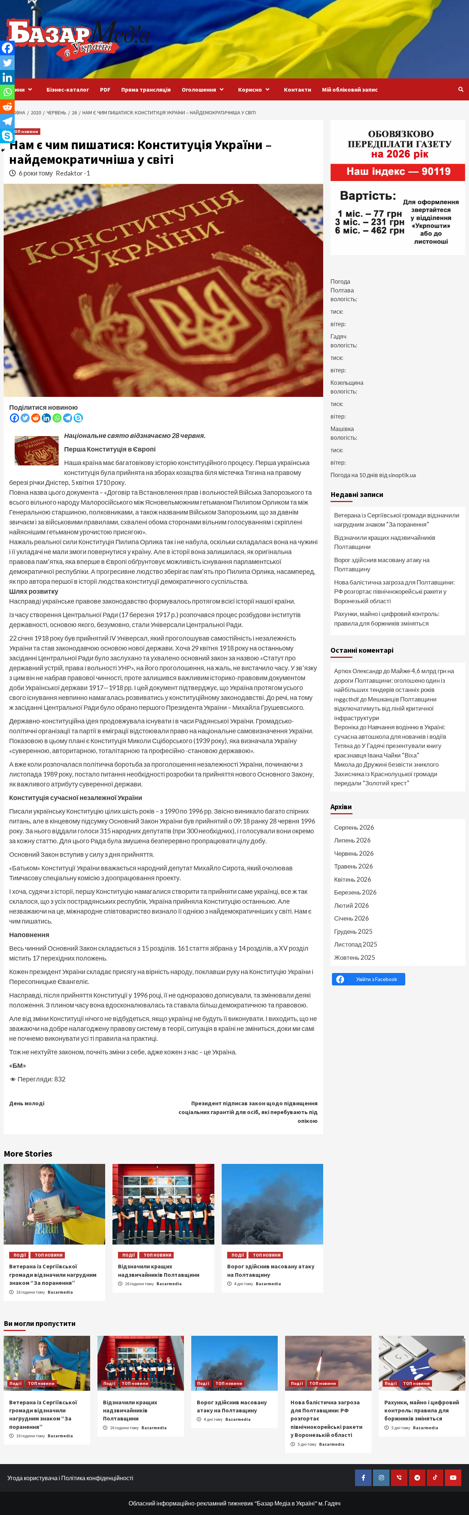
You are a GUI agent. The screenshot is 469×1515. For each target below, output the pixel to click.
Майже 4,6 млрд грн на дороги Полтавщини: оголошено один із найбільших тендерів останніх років (394, 680)
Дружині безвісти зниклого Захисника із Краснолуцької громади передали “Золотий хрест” (386, 773)
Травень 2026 (353, 866)
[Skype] (78, 418)
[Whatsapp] (57, 418)
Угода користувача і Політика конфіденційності (70, 1477)
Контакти (297, 89)
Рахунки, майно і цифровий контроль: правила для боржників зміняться (386, 618)
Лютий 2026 (351, 905)
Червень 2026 (354, 853)
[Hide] (3, 150)
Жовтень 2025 (354, 957)
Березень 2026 (355, 892)
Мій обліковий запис (350, 89)
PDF (105, 89)
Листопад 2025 (355, 944)
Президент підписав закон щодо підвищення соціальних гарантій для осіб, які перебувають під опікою (248, 1111)
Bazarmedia (60, 1292)
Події (20, 1255)
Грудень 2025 (353, 931)
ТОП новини (24, 131)
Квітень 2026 (352, 879)
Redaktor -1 (73, 173)
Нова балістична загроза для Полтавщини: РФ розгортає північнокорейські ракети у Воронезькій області (394, 591)
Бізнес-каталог (68, 89)
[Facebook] (14, 418)
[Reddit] (35, 418)
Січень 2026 (351, 918)
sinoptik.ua (402, 474)
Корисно (250, 89)
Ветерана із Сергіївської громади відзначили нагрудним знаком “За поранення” (52, 1274)
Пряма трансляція (146, 89)
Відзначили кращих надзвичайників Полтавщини (384, 542)
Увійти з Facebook (376, 979)
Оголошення (199, 89)
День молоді (26, 1103)
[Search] (460, 89)
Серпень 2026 (354, 827)
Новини (14, 89)
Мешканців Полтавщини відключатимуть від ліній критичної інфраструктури (385, 708)
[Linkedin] (46, 418)
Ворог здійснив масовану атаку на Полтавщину (381, 564)
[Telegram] (67, 418)
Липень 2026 (352, 840)
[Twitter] (25, 418)
